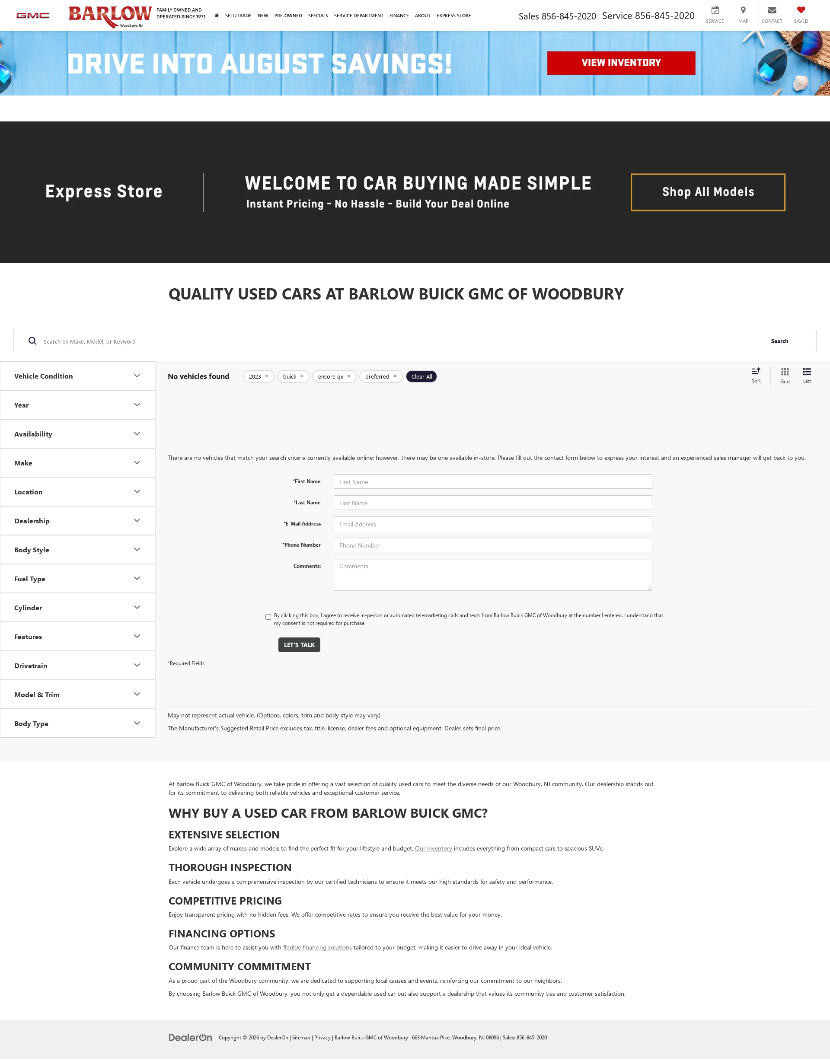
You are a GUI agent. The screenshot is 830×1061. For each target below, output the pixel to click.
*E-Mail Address (302, 523)
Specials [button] (318, 15)
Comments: (307, 565)
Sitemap (301, 1037)
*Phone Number (301, 544)
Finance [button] (399, 15)
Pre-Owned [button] (288, 15)
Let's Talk (299, 644)
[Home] (217, 15)
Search (779, 340)
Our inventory (433, 848)
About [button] (423, 15)
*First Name (307, 481)
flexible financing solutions (317, 947)
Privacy (322, 1037)
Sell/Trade (238, 15)
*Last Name (307, 502)
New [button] (263, 15)
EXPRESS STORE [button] (454, 15)
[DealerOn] (191, 1037)
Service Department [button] (358, 15)
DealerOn (277, 1037)
